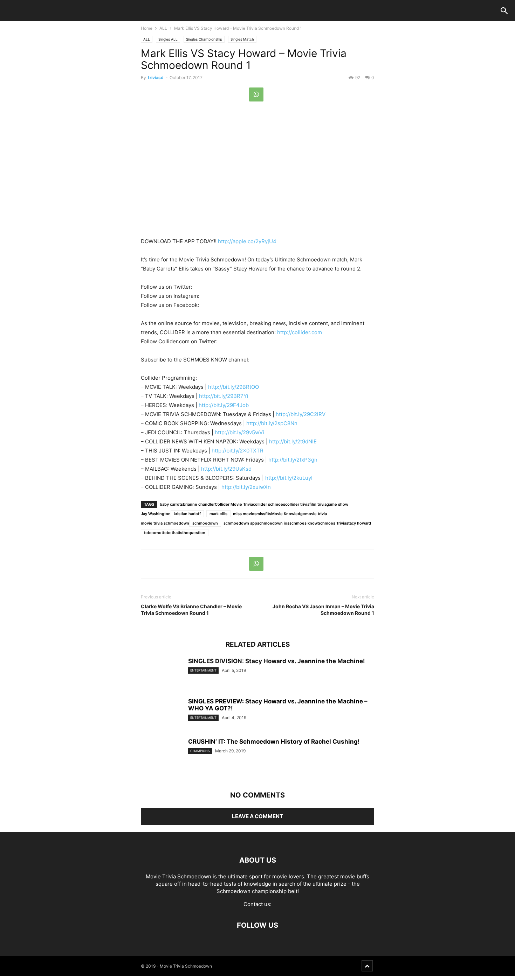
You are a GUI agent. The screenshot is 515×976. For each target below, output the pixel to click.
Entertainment (203, 670)
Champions (200, 751)
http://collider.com (299, 332)
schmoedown (205, 523)
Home (146, 28)
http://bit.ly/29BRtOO (233, 387)
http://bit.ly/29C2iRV (300, 414)
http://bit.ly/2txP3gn (292, 459)
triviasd (156, 77)
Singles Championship (204, 39)
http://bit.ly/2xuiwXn (246, 487)
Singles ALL (168, 39)
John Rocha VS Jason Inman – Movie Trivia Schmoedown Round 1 (323, 609)
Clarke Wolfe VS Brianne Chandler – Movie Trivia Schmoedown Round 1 (191, 609)
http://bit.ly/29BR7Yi (223, 396)
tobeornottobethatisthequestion (174, 532)
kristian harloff (187, 513)
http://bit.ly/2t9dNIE (293, 441)
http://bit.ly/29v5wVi (239, 432)
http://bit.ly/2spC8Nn (271, 423)
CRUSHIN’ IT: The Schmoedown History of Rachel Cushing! (274, 741)
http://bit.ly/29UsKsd (226, 468)
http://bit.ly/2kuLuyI (289, 478)
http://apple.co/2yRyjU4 (247, 241)
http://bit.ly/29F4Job (224, 405)
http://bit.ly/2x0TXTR (237, 450)
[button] (504, 11)
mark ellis (218, 513)
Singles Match (242, 39)
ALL (163, 28)
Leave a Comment (257, 816)
